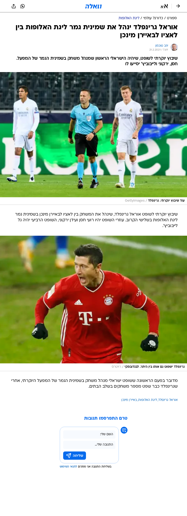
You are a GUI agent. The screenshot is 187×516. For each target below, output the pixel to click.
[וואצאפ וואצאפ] (22, 6)
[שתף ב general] (13, 6)
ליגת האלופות (147, 400)
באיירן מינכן (129, 400)
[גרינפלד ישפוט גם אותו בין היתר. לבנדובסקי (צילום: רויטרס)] (93, 303)
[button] (164, 6)
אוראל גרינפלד (168, 400)
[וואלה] (93, 6)
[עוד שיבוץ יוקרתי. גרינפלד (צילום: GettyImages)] (93, 138)
